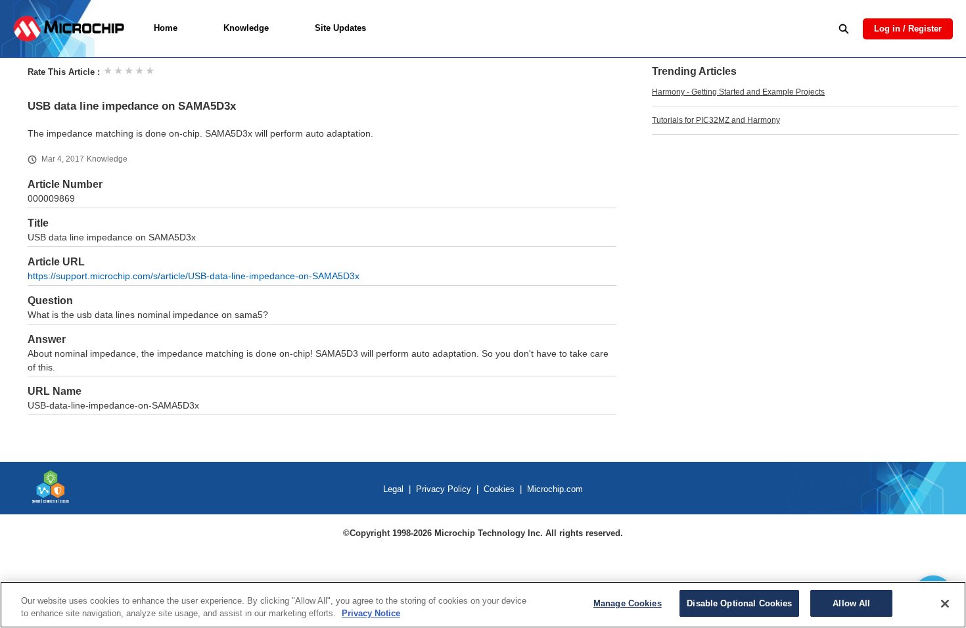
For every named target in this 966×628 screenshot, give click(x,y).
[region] (483, 604)
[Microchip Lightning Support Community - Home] (68, 28)
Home (165, 28)
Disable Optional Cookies (739, 603)
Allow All (851, 603)
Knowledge (246, 28)
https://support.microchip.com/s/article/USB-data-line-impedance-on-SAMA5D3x (193, 276)
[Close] (945, 603)
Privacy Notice (371, 614)
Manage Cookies (627, 603)
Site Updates (340, 28)
